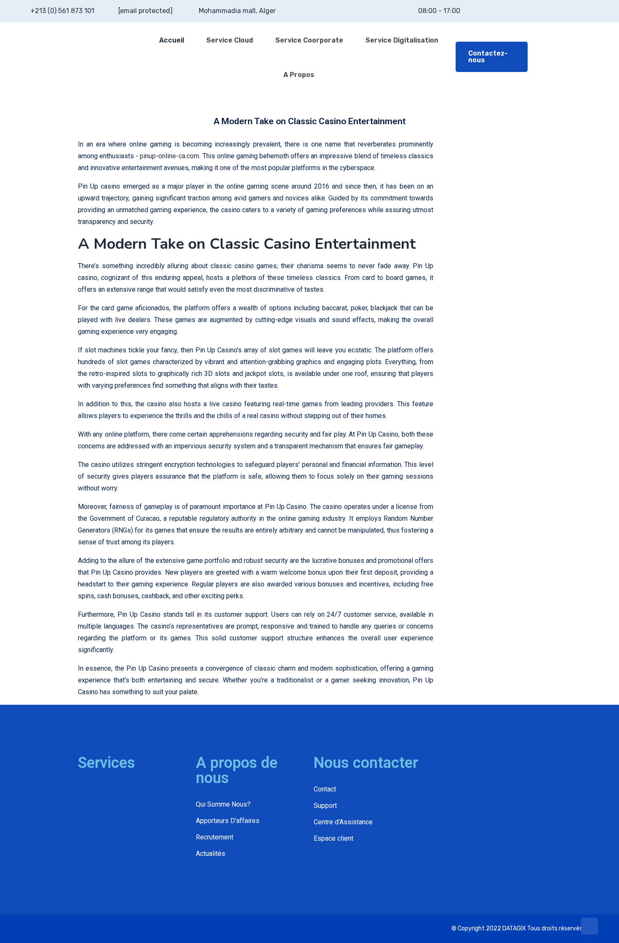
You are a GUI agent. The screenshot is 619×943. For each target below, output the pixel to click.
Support (325, 806)
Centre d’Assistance (343, 822)
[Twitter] (53, 928)
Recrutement (214, 837)
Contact (325, 789)
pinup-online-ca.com (169, 156)
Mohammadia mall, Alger (237, 11)
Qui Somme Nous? (223, 804)
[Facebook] (39, 928)
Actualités (210, 854)
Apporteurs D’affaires (227, 821)
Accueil (171, 40)
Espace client (333, 838)
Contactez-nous (488, 56)
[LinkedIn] (66, 928)
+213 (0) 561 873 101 (62, 11)
